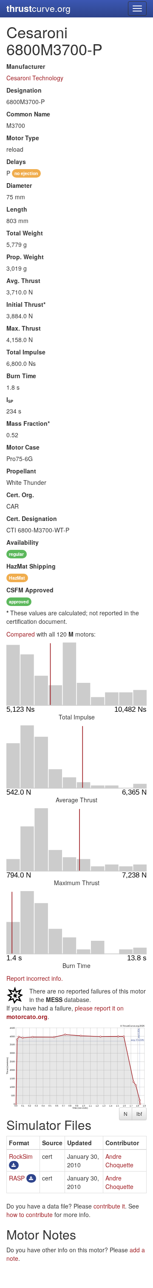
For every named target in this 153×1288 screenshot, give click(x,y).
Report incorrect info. (34, 978)
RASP (17, 1178)
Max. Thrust (23, 328)
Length (16, 209)
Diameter (19, 185)
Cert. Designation (31, 518)
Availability (22, 542)
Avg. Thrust (23, 280)
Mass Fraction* (28, 423)
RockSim (21, 1156)
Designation (24, 90)
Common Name (28, 114)
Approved (30, 590)
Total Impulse (25, 352)
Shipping (31, 566)
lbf (139, 1113)
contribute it (109, 1206)
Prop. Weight (25, 256)
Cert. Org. (20, 494)
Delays (16, 161)
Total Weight (24, 233)
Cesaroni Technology (34, 78)
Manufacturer (25, 66)
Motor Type (22, 137)
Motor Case (23, 447)
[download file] (14, 1165)
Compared (20, 634)
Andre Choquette (119, 1160)
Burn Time (21, 375)
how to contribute (29, 1214)
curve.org (38, 8)
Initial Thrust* (25, 304)
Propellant (21, 471)
